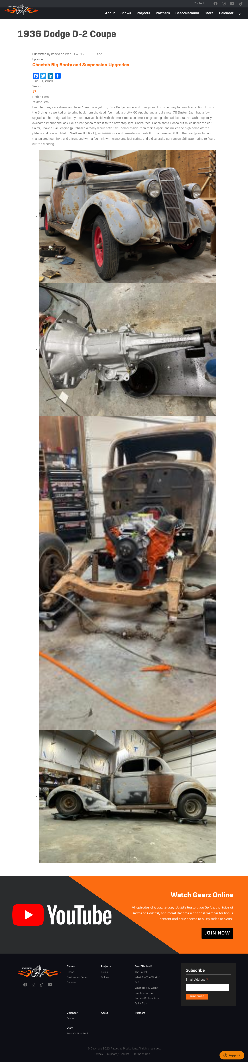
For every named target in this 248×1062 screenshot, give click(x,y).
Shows (126, 13)
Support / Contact (118, 1054)
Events (70, 1018)
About (110, 13)
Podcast (71, 982)
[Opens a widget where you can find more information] (231, 1055)
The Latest (141, 972)
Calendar (226, 13)
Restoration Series (77, 977)
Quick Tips (141, 1003)
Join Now (217, 933)
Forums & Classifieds (147, 998)
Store (209, 13)
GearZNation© (187, 13)
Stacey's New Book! (78, 1033)
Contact (199, 3)
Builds (104, 972)
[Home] (38, 971)
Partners (163, 13)
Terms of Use (142, 1054)
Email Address (197, 980)
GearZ (70, 972)
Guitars (105, 977)
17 (34, 91)
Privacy (98, 1054)
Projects (143, 13)
